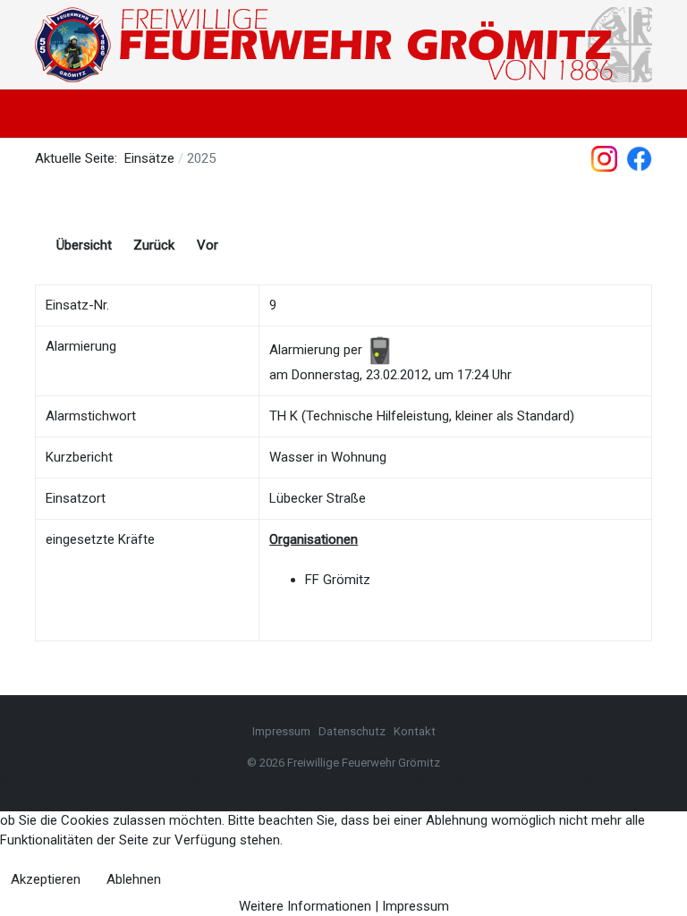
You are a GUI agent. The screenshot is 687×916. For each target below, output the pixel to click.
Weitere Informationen (305, 906)
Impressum (281, 731)
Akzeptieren (46, 879)
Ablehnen (133, 879)
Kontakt (415, 731)
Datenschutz (353, 731)
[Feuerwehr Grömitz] (343, 45)
